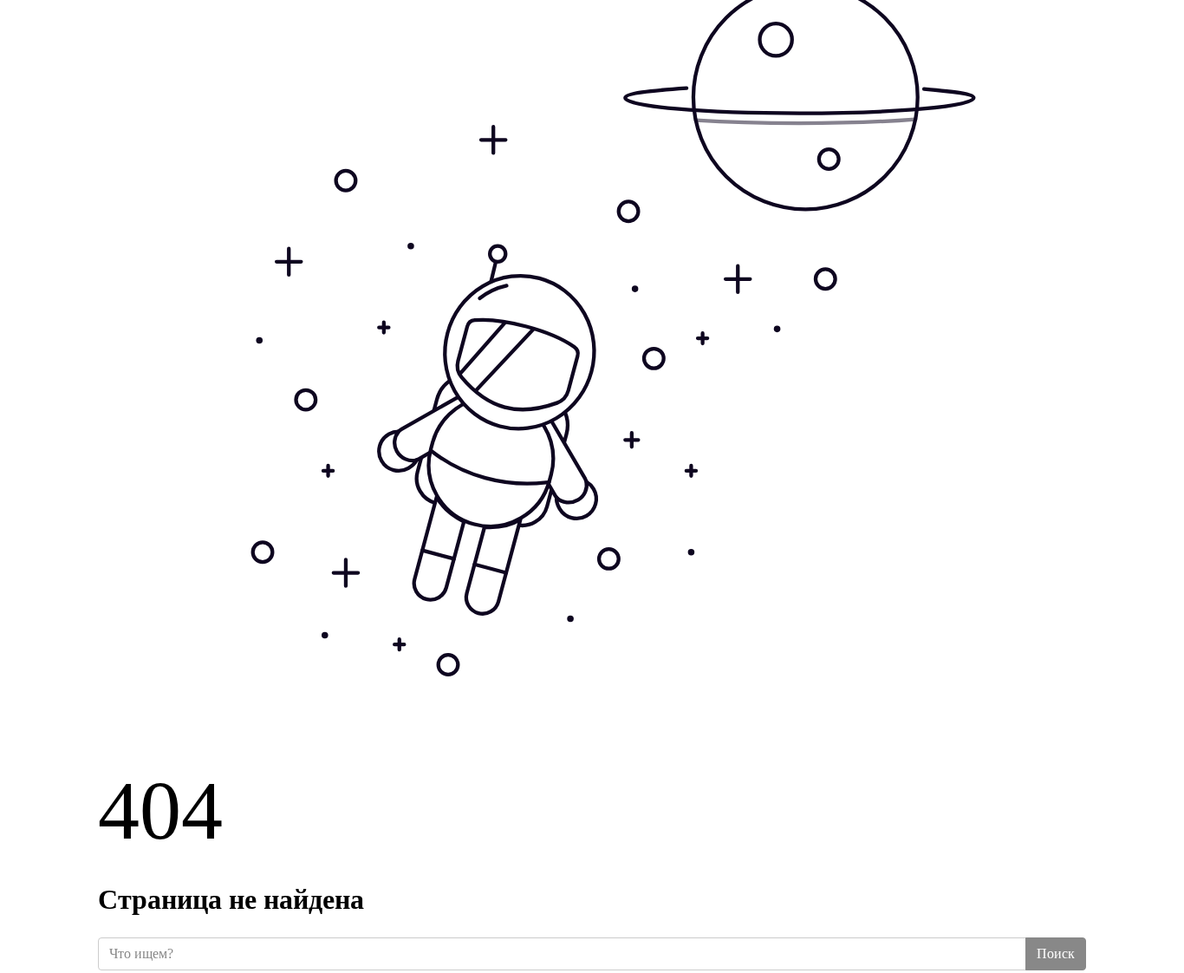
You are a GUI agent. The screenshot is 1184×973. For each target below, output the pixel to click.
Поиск (1056, 953)
